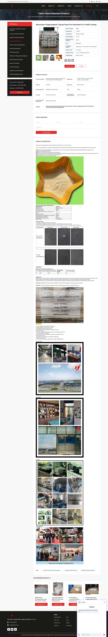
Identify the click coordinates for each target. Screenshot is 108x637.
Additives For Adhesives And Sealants (18, 55)
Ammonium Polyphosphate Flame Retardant (18, 29)
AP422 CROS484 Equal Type (16, 74)
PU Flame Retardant (14, 67)
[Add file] (79, 634)
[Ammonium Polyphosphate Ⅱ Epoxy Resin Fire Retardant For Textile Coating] (49, 40)
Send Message (46, 132)
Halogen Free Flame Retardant (17, 37)
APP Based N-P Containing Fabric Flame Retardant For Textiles (41, 599)
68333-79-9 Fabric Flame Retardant (51, 570)
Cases (67, 620)
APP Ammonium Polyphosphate (17, 44)
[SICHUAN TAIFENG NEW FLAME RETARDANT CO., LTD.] (12, 6)
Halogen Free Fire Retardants (16, 70)
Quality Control (57, 622)
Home (29, 16)
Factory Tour (56, 620)
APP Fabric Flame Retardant (88, 570)
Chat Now (19, 92)
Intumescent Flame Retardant (17, 33)
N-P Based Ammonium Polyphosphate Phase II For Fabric (91, 599)
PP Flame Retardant (14, 52)
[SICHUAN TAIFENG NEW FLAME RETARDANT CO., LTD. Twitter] (91, 1)
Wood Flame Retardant (15, 48)
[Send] (104, 634)
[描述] (97, 6)
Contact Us (56, 625)
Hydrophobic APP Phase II (71, 570)
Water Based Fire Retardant (16, 59)
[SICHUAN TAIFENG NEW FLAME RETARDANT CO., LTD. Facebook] (89, 1)
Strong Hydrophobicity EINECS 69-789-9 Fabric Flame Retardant (57, 599)
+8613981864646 (19, 88)
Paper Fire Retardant (14, 63)
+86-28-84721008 (21, 85)
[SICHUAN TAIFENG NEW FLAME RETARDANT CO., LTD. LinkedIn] (94, 1)
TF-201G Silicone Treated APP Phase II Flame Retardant (74, 599)
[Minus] (104, 602)
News (67, 617)
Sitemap (67, 622)
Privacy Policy (69, 625)
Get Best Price (69, 66)
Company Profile (57, 617)
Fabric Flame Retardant (37, 16)
